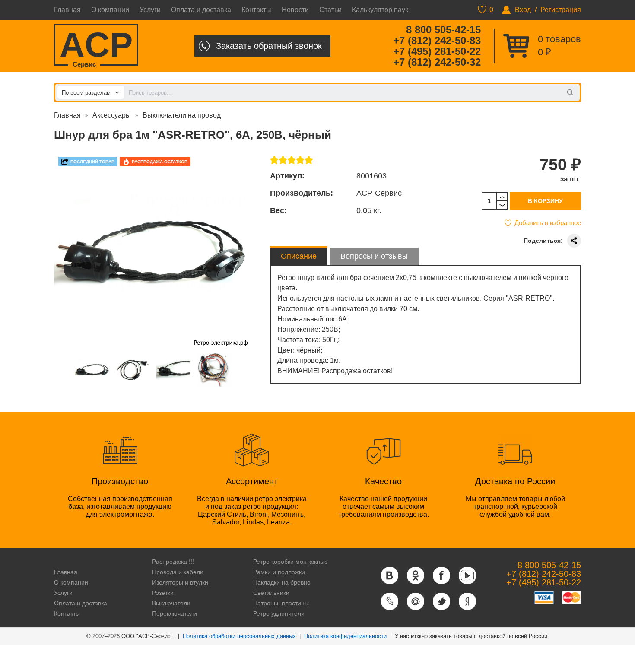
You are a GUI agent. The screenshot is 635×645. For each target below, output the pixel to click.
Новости (295, 9)
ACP (96, 45)
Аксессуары (111, 115)
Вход (523, 9)
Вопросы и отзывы (374, 256)
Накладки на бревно (282, 582)
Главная (67, 9)
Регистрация (560, 9)
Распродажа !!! (173, 561)
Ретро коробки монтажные (290, 561)
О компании (110, 9)
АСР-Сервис (379, 193)
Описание (299, 256)
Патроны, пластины (281, 603)
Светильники (271, 592)
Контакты (256, 9)
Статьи (330, 9)
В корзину (545, 200)
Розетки (163, 592)
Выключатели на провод (182, 115)
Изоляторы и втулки (180, 582)
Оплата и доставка (201, 9)
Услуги (150, 9)
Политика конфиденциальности (345, 636)
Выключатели (171, 603)
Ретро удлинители (279, 613)
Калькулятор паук (380, 9)
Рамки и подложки (279, 572)
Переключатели (174, 613)
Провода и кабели (177, 572)
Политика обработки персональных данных (239, 636)
